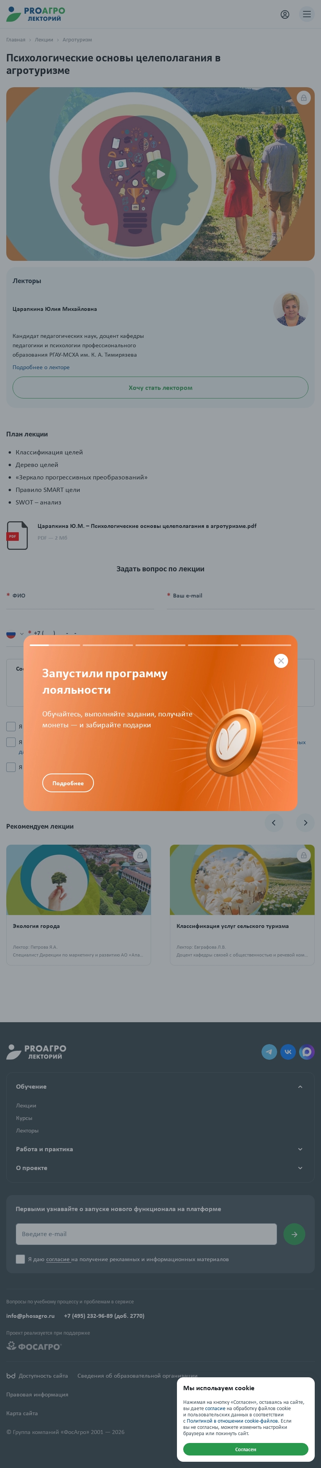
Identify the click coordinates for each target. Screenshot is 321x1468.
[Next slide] (229, 723)
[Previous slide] (91, 699)
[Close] (281, 661)
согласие (215, 1408)
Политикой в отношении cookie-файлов (232, 1421)
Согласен (245, 1449)
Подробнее (68, 783)
